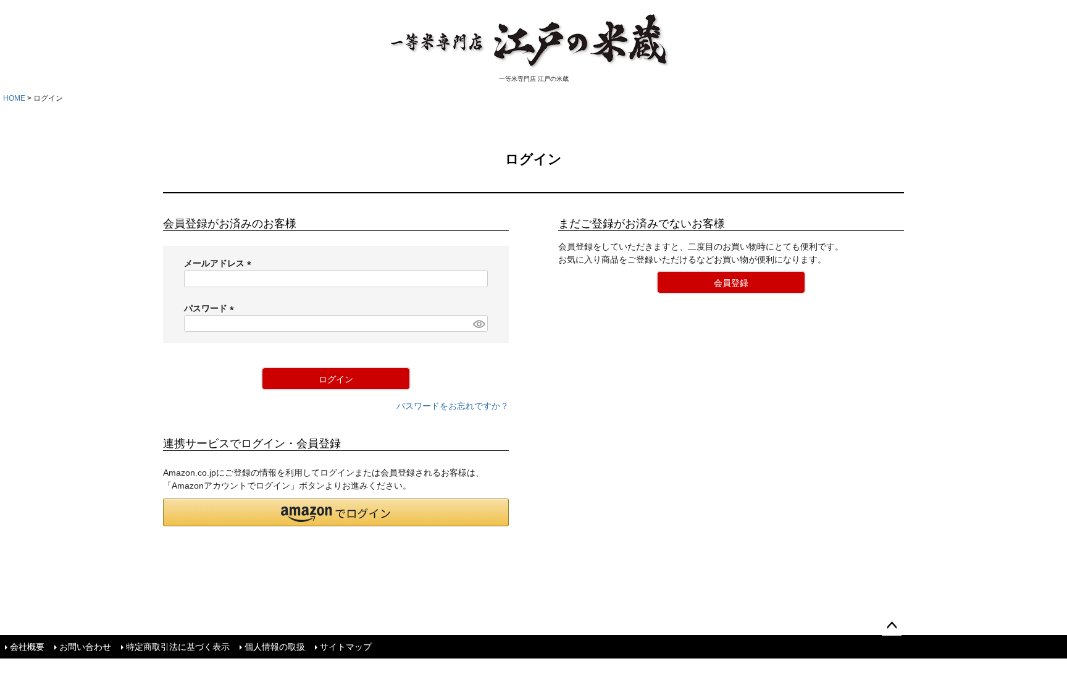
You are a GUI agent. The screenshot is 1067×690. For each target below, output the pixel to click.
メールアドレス (220, 263)
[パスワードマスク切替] (478, 324)
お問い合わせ (85, 647)
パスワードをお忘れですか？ (452, 406)
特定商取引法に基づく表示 (178, 647)
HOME (14, 98)
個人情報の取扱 (275, 647)
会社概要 (27, 647)
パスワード (211, 308)
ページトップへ (892, 626)
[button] (336, 512)
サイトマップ (346, 647)
